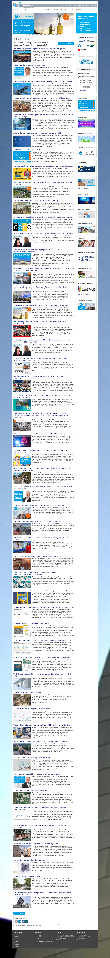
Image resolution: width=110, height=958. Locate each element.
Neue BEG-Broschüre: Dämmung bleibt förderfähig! (31, 758)
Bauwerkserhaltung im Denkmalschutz (27, 692)
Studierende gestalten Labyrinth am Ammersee (30, 790)
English (17, 944)
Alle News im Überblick (66, 43)
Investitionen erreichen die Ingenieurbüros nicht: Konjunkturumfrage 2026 (39, 49)
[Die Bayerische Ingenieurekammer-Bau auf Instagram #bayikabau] (91, 41)
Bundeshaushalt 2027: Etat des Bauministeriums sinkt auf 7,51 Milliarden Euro (41, 98)
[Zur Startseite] (24, 5)
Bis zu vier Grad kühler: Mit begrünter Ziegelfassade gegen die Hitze (37, 556)
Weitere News (19, 913)
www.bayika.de (82, 939)
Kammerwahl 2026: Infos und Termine (27, 150)
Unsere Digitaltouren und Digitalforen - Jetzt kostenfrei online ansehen (38, 505)
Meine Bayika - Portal (88, 5)
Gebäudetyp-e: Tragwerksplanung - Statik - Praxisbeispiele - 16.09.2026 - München (43, 217)
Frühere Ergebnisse (82, 90)
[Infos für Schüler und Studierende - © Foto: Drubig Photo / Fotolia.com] (86, 243)
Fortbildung (69, 9)
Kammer (23, 9)
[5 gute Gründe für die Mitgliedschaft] (86, 23)
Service (47, 9)
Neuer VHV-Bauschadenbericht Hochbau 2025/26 (31, 623)
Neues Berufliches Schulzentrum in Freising (29, 876)
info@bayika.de (82, 938)
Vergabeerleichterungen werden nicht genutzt (29, 65)
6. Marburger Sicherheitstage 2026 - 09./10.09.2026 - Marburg (35, 201)
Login (37, 943)
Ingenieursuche (58, 9)
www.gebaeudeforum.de (84, 294)
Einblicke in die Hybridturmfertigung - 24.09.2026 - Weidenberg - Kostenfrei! (40, 305)
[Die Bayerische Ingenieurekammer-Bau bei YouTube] (82, 50)
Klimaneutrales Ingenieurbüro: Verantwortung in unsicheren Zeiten (37, 774)
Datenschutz (37, 925)
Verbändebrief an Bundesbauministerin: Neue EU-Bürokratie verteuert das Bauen (42, 725)
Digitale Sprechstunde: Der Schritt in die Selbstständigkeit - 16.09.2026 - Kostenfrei (43, 233)
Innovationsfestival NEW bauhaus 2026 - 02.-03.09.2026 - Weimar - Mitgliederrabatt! (43, 166)
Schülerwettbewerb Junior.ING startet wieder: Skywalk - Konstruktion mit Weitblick (42, 81)
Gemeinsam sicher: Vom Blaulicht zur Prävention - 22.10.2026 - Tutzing (39, 434)
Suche (17, 941)
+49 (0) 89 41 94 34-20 (84, 936)
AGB (37, 938)
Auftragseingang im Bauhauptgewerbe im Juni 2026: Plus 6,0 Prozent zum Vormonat (43, 607)
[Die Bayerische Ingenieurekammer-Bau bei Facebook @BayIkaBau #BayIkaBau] (79, 45)
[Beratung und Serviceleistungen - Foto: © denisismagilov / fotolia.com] (86, 214)
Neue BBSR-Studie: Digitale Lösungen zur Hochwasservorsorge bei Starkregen (41, 657)
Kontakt (74, 5)
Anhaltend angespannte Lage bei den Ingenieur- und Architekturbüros (38, 133)
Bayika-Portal (80, 9)
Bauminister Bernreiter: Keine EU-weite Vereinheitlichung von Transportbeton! (41, 591)
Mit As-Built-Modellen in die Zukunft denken (29, 860)
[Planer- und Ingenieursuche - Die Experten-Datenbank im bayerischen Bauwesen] (86, 229)
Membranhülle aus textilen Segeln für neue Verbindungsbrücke (36, 844)
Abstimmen (86, 87)
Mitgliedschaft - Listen (35, 9)
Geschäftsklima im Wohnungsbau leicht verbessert (31, 709)
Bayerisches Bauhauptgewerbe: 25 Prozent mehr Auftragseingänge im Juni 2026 (42, 640)
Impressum (39, 935)
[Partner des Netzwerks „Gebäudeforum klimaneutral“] (86, 288)
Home (16, 9)
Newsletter (69, 5)
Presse (63, 5)
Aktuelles (17, 936)
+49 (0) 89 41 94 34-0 (83, 935)
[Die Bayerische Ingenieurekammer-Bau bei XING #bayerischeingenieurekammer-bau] (91, 45)
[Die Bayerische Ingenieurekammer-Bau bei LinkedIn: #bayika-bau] (82, 41)
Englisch (80, 5)
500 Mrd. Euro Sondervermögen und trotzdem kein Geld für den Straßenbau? (41, 741)
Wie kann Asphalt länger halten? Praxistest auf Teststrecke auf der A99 (38, 521)
